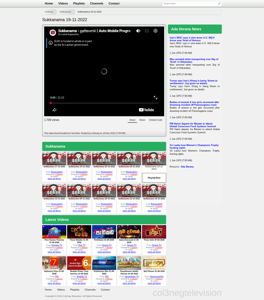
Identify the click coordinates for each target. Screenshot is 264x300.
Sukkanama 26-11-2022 (129, 166)
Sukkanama (65, 12)
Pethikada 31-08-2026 (104, 240)
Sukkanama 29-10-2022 (104, 199)
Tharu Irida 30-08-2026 (154, 240)
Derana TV (57, 245)
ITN (57, 276)
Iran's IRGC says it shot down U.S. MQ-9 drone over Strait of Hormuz (192, 39)
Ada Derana (187, 166)
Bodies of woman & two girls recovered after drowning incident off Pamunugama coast (194, 103)
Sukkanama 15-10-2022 (154, 199)
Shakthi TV (82, 276)
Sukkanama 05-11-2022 (79, 199)
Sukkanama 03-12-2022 (104, 166)
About (132, 120)
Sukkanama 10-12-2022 (79, 166)
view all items (54, 178)
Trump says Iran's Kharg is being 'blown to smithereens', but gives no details (193, 82)
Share (142, 120)
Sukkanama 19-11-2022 (90, 12)
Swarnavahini (156, 276)
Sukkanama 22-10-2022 (129, 199)
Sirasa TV (107, 245)
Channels (96, 3)
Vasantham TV (132, 276)
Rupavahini (56, 172)
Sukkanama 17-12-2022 (54, 166)
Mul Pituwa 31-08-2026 (154, 271)
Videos (63, 3)
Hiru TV (81, 245)
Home (49, 3)
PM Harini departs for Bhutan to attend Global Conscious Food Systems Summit (193, 125)
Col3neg (49, 12)
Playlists (79, 3)
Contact (114, 3)
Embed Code (155, 120)
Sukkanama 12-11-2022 (54, 199)
